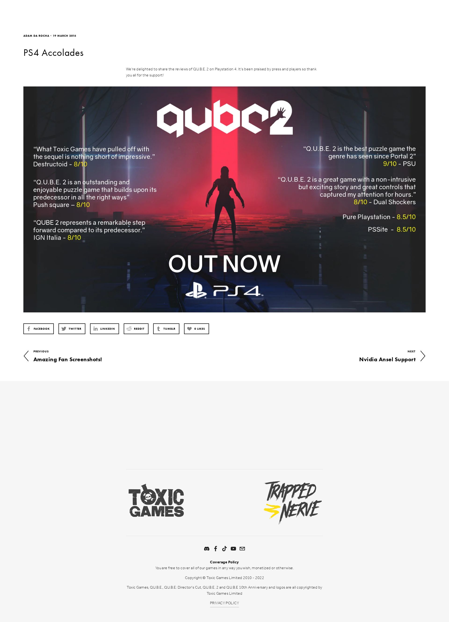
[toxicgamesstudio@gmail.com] (242, 548)
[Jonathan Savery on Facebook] (215, 548)
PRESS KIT (102, 12)
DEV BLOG (75, 12)
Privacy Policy (298, 444)
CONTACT (129, 12)
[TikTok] (224, 548)
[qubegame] (233, 548)
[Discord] (207, 548)
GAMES (50, 12)
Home (30, 12)
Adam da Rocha (36, 35)
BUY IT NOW (411, 12)
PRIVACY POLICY (224, 603)
